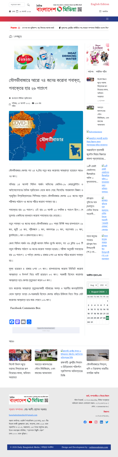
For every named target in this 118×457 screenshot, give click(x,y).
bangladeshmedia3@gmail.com (23, 415)
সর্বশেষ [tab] (90, 71)
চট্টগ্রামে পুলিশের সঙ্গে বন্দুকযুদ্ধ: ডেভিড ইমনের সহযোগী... (92, 206)
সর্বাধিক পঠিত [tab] (101, 71)
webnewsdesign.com (98, 447)
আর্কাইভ (105, 11)
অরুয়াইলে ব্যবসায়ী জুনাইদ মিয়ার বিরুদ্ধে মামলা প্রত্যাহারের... (96, 154)
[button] (107, 19)
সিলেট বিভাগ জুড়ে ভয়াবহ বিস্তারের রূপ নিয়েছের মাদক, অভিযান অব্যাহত (102, 88)
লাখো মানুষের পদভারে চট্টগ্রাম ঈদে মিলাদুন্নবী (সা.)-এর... (92, 244)
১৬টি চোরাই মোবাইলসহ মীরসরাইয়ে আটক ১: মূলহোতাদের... (92, 174)
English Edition (100, 4)
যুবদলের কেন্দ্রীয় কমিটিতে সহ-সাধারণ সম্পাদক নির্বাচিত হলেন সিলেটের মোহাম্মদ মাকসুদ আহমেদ (83, 28)
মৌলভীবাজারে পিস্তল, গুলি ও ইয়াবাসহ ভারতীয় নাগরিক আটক (97, 369)
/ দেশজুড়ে (17, 36)
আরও (11, 341)
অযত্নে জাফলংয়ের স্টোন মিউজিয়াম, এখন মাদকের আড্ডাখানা (103, 116)
